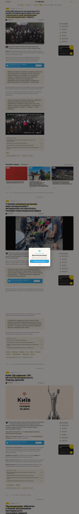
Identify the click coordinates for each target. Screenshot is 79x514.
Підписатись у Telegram (40, 261)
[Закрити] (49, 249)
